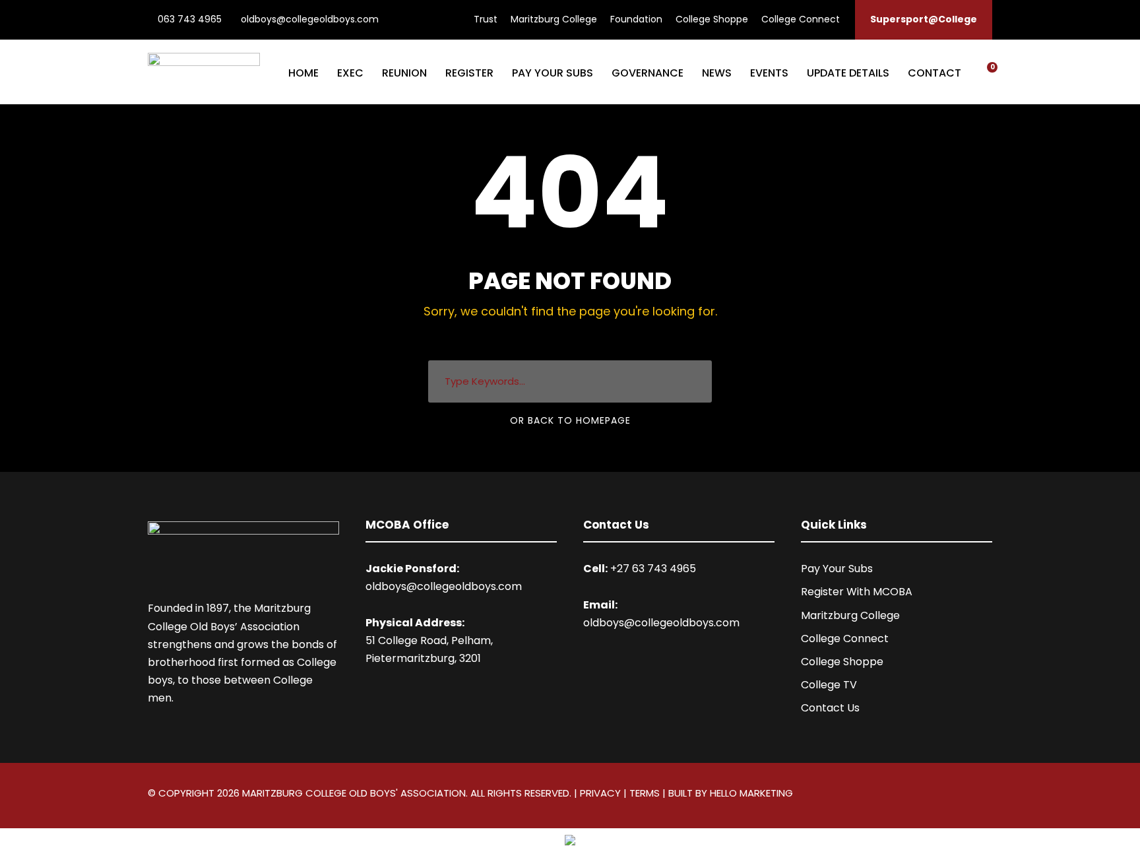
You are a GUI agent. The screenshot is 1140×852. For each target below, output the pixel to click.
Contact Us (830, 707)
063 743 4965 (188, 19)
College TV (829, 684)
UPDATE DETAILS (848, 73)
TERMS (644, 793)
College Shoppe (712, 19)
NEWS (717, 73)
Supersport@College (923, 19)
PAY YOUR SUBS (552, 73)
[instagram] (987, 795)
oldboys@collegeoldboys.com (308, 19)
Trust (485, 19)
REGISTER (469, 73)
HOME (303, 73)
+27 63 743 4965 (653, 568)
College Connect (800, 19)
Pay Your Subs (837, 568)
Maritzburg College (554, 19)
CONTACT (934, 73)
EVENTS (769, 73)
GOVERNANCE (647, 73)
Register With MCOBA (856, 591)
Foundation (636, 19)
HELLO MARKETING (751, 793)
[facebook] (964, 795)
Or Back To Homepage (570, 420)
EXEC (350, 73)
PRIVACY (600, 793)
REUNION (404, 73)
